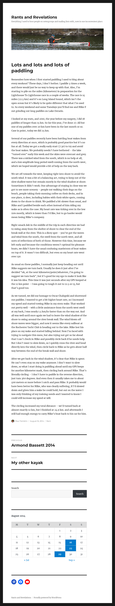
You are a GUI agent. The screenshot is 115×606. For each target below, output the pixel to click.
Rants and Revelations (34, 17)
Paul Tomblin (21, 421)
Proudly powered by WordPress (47, 597)
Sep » (72, 560)
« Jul (26, 560)
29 (59, 554)
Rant (48, 421)
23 (70, 548)
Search (15, 488)
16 (70, 542)
